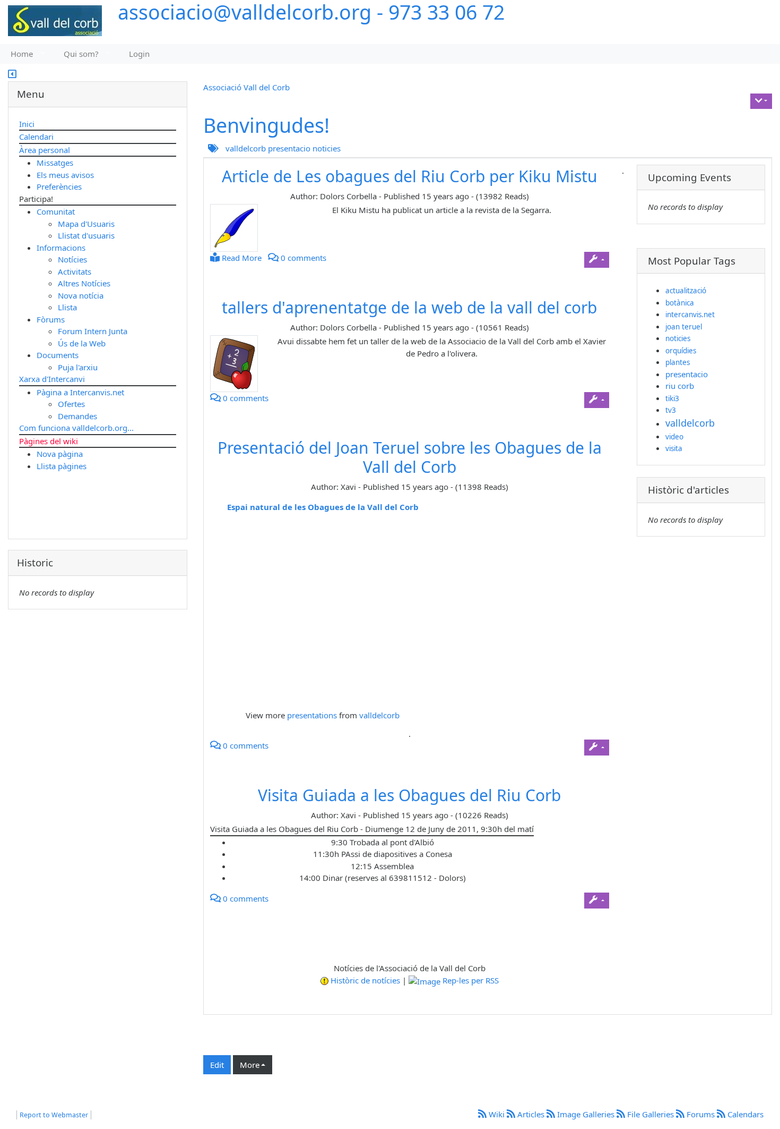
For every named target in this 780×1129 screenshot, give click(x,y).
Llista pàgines (61, 466)
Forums (700, 1114)
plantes (677, 362)
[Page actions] (761, 101)
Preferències (59, 186)
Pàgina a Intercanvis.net (80, 392)
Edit (217, 1064)
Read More (241, 257)
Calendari (36, 136)
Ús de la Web (82, 343)
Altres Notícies (84, 283)
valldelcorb (246, 148)
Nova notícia (80, 295)
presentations (312, 715)
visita (673, 448)
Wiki (497, 1114)
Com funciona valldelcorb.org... (76, 427)
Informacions (61, 247)
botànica (679, 303)
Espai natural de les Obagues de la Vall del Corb (323, 507)
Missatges (55, 162)
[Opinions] (238, 228)
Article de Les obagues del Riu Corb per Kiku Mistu (409, 176)
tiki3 (672, 398)
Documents (58, 355)
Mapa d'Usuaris (86, 223)
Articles (531, 1114)
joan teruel (683, 327)
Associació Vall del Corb (246, 87)
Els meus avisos (65, 174)
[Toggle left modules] (12, 75)
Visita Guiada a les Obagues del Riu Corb (409, 795)
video (674, 437)
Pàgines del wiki (48, 441)
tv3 (670, 410)
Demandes (77, 416)
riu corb (679, 385)
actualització (685, 290)
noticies (327, 148)
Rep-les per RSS (471, 980)
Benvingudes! (266, 125)
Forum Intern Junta (92, 331)
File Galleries (650, 1114)
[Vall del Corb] (51, 21)
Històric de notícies (365, 980)
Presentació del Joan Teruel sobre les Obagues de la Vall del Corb (410, 457)
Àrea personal (44, 150)
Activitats (74, 271)
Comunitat (56, 211)
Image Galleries (586, 1114)
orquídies (680, 350)
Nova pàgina (60, 453)
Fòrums (51, 319)
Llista (67, 307)
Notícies (72, 259)
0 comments (302, 257)
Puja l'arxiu (78, 367)
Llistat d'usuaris (86, 235)
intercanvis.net (690, 314)
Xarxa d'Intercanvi (52, 378)
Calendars (744, 1114)
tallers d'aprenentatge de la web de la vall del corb (409, 307)
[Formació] (238, 363)
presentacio (289, 148)
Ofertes (71, 403)
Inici (26, 123)
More (249, 1064)
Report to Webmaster (54, 1114)
